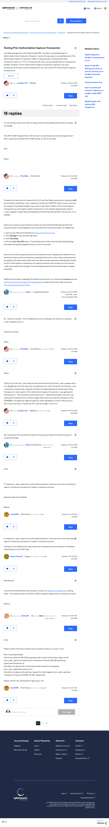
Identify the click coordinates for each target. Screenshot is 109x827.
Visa (63, 793)
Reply (70, 96)
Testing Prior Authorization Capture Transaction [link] (83, 32)
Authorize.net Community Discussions (43, 32)
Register (17, 746)
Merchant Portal (20, 750)
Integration (61, 32)
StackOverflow (81, 758)
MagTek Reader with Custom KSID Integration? (93, 104)
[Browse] (104, 8)
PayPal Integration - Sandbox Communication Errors (95, 57)
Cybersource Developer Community (8, 8)
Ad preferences (87, 798)
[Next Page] (47, 723)
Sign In (99, 8)
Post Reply (66, 712)
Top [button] (5, 822)
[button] (7, 95)
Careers (59, 758)
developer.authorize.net (77, 1)
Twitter (78, 746)
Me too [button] (11, 76)
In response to (48, 349)
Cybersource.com (63, 746)
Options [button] (5, 38)
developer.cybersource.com (97, 1)
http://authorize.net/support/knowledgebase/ (24, 282)
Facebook (79, 750)
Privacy (90, 793)
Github (78, 754)
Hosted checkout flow (93, 82)
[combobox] (43, 20)
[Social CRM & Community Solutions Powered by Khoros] (102, 822)
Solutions (38, 754)
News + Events (61, 754)
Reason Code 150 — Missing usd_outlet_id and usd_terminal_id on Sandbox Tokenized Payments (94, 71)
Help (88, 8)
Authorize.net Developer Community (16, 32)
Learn (36, 746)
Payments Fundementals (57, 591)
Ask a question (76, 21)
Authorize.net (75, 793)
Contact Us (60, 750)
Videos (36, 750)
